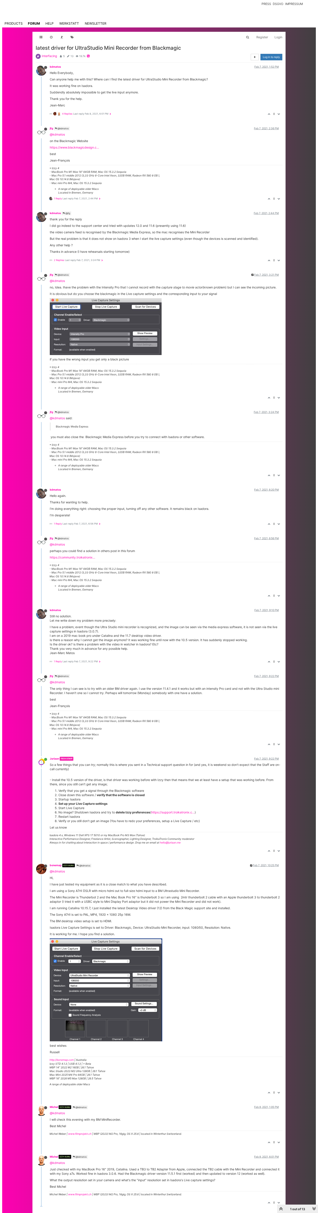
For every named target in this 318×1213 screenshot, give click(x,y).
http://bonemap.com (62, 1059)
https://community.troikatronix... (72, 557)
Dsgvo (278, 4)
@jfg (67, 213)
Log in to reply (271, 57)
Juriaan (54, 758)
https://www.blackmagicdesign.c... (74, 147)
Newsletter (95, 23)
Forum (34, 23)
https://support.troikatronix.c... (173, 812)
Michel (54, 1107)
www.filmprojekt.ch (80, 1133)
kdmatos (55, 66)
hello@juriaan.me (170, 842)
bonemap (56, 865)
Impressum (294, 4)
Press (266, 4)
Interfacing (49, 56)
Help (49, 23)
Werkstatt (69, 23)
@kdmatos (63, 128)
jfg (51, 128)
